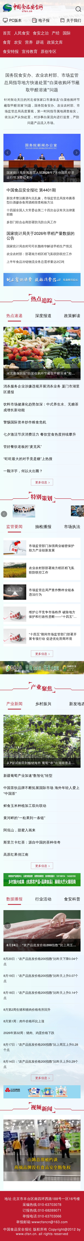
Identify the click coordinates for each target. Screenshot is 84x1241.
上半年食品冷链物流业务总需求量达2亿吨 (35, 261)
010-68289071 (49, 1210)
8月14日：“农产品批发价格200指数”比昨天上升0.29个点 (40, 1064)
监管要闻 (14, 526)
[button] (7, 152)
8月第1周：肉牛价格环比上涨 (23, 1021)
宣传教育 (30, 51)
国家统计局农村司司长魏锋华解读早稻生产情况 (39, 246)
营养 (29, 42)
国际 (67, 33)
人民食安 (22, 33)
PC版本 (15, 20)
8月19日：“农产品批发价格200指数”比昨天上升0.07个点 (40, 978)
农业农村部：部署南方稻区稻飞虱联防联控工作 (39, 254)
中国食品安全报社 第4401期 (31, 189)
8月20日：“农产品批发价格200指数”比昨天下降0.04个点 (40, 961)
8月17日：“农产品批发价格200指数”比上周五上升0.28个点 (40, 1047)
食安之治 (41, 33)
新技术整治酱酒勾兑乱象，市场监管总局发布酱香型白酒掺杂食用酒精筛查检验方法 (41, 200)
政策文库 (55, 42)
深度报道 (43, 315)
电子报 (44, 20)
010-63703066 (49, 1215)
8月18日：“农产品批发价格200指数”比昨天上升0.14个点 (40, 995)
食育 (7, 42)
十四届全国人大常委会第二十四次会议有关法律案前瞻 (41, 212)
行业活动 (43, 899)
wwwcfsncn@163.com (50, 1221)
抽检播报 (43, 526)
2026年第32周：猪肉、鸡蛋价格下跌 (28, 1032)
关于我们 (73, 20)
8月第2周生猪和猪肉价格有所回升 (27, 1009)
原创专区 (48, 51)
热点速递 (14, 315)
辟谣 (40, 42)
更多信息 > (42, 482)
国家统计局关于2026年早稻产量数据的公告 (40, 235)
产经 (56, 33)
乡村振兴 (43, 703)
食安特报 (11, 51)
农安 (18, 42)
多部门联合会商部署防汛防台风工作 (31, 222)
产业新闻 (14, 703)
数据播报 (14, 899)
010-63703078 (49, 1204)
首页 (7, 33)
